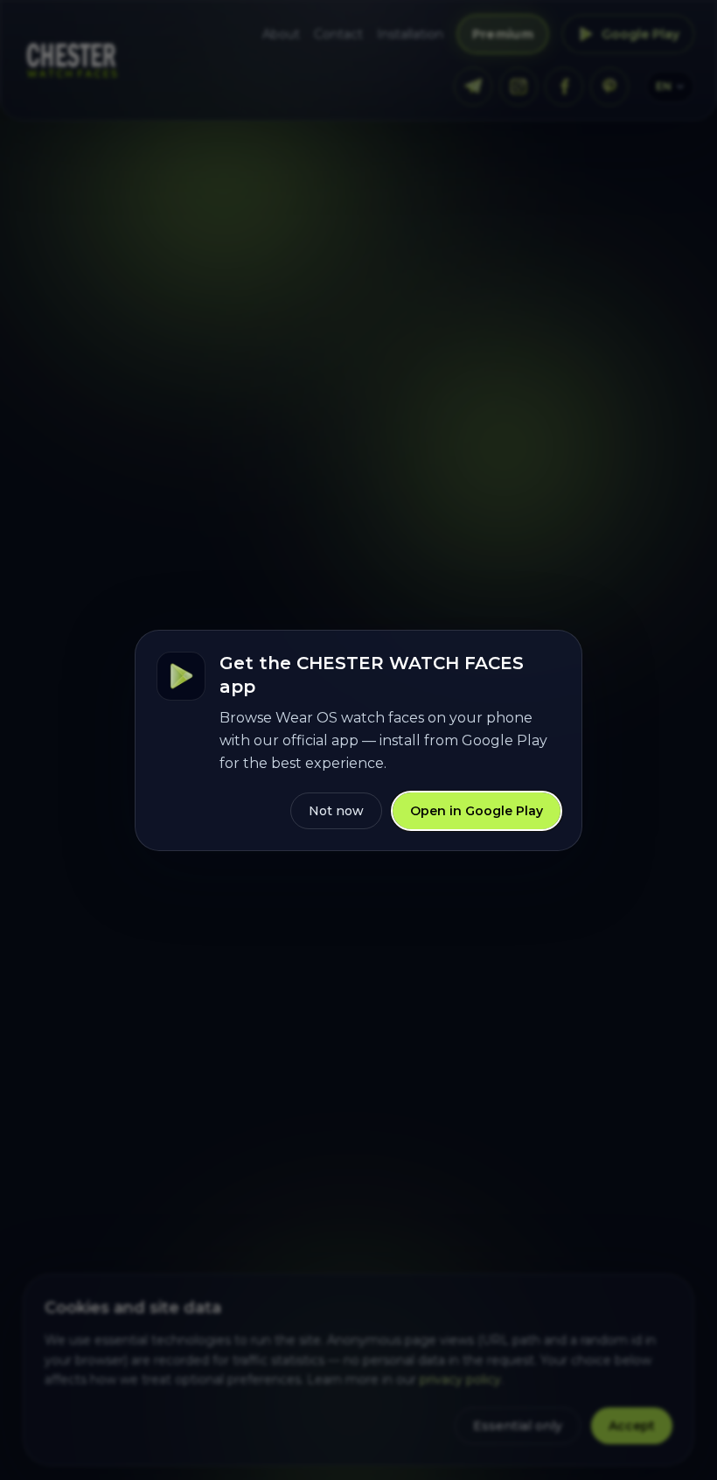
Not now (336, 811)
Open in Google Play (476, 811)
